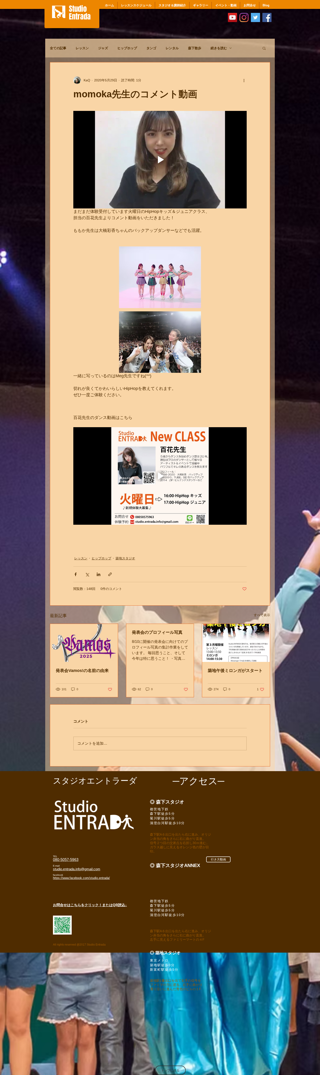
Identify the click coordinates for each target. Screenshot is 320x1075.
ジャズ (103, 48)
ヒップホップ (127, 48)
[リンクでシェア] (110, 573)
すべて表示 (262, 614)
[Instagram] (244, 17)
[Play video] (160, 159)
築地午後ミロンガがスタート (235, 670)
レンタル (172, 48)
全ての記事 (58, 48)
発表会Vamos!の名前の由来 (82, 670)
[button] (264, 48)
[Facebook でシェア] (75, 573)
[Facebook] (267, 17)
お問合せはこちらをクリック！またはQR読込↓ (90, 904)
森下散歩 (194, 48)
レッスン (82, 48)
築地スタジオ (125, 557)
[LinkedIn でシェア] (98, 573)
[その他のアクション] (244, 80)
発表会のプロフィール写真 (157, 631)
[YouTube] (232, 17)
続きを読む (219, 48)
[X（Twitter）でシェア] (87, 573)
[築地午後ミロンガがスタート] (236, 642)
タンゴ (151, 48)
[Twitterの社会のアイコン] (255, 17)
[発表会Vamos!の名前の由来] (84, 642)
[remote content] (160, 409)
